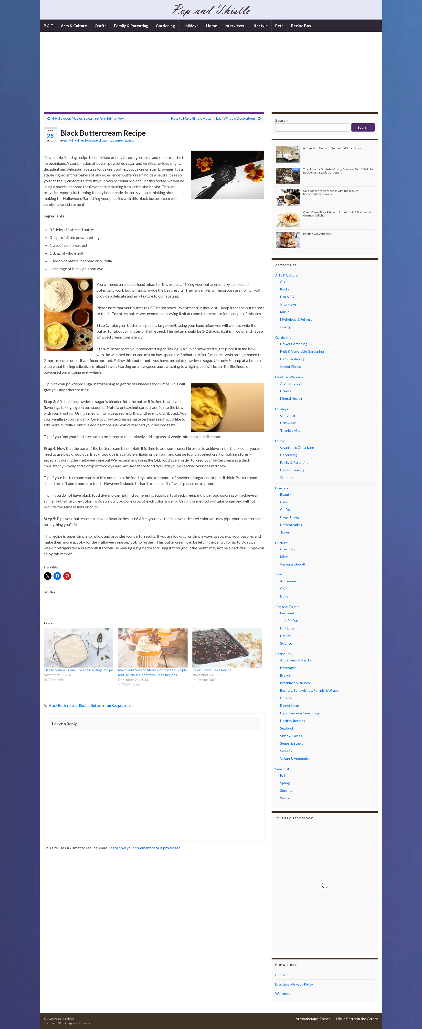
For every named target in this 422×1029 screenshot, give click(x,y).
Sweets (129, 140)
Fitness (285, 391)
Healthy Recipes (292, 721)
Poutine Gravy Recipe (317, 234)
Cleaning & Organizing (297, 447)
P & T (48, 25)
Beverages (288, 668)
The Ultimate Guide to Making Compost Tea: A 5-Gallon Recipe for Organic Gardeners (338, 170)
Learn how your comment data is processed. (145, 847)
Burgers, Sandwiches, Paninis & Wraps (309, 690)
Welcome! (283, 993)
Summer (286, 790)
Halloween (88, 140)
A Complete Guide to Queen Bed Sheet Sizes (332, 148)
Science (286, 643)
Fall (77, 140)
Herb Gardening (292, 359)
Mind (284, 557)
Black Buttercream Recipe (69, 705)
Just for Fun (289, 620)
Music (284, 312)
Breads (285, 675)
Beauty (285, 494)
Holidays (190, 25)
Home (211, 25)
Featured (287, 613)
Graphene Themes (77, 1023)
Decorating (288, 455)
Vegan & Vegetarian (295, 758)
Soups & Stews (291, 743)
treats (128, 705)
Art (282, 281)
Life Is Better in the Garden (357, 1019)
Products (287, 477)
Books (285, 289)
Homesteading (291, 525)
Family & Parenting (131, 25)
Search (281, 120)
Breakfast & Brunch (295, 683)
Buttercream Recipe (106, 705)
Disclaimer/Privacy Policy (294, 984)
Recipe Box (301, 25)
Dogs (284, 596)
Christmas (288, 415)
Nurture (281, 543)
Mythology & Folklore (296, 319)
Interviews (234, 25)
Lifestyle (260, 25)
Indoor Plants (290, 366)
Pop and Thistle (287, 607)
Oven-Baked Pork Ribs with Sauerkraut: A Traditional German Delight (337, 213)
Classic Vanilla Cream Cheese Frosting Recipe (78, 670)
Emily (68, 140)
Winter (285, 798)
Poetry (285, 327)
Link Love (287, 628)
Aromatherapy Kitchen (313, 1019)
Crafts (100, 25)
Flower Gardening (293, 344)
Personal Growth (293, 564)
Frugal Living (289, 517)
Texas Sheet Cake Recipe (212, 670)
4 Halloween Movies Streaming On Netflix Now (88, 118)
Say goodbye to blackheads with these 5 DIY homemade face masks (331, 192)
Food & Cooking (292, 470)
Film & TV (287, 297)
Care (283, 502)
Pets (279, 25)
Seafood (286, 728)
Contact (281, 975)
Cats (283, 589)
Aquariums (288, 581)
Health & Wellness (289, 377)
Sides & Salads (291, 736)
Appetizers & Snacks (296, 660)
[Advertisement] (211, 75)
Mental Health (291, 398)
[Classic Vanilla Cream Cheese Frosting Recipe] (78, 648)
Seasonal (282, 769)
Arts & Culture (74, 25)
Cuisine (286, 698)
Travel (285, 532)
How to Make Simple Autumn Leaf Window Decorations (213, 118)
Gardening (165, 25)
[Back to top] (411, 1018)
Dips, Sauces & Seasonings (300, 713)
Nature (285, 636)
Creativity (287, 549)
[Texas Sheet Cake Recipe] (227, 648)
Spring (285, 783)
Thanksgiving (290, 430)
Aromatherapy (291, 383)
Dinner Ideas (290, 705)
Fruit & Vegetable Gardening (302, 351)
